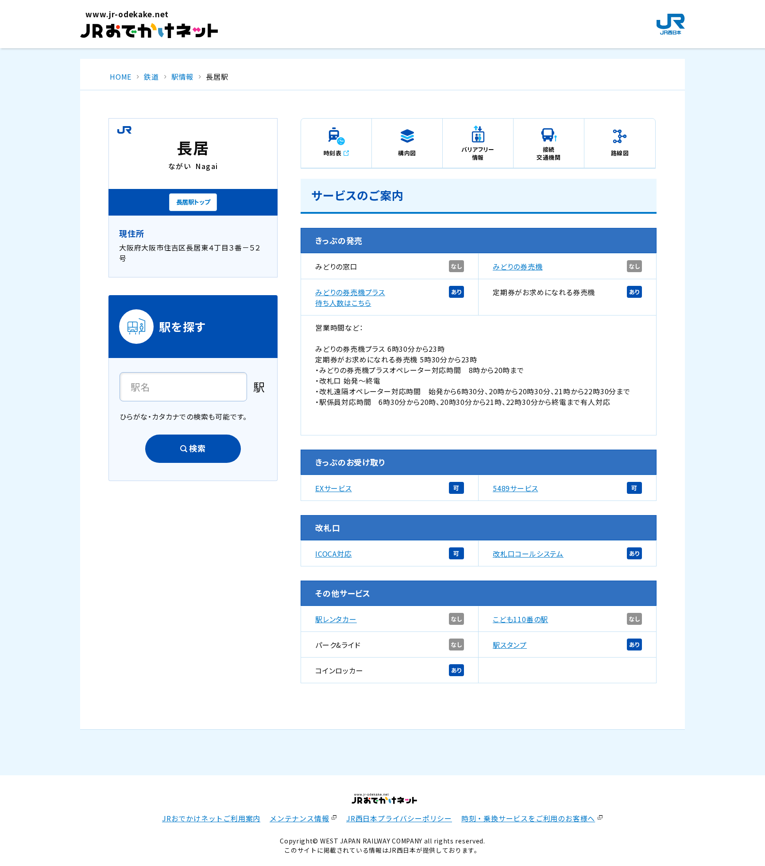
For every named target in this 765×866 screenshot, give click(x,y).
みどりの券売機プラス (350, 292)
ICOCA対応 (333, 553)
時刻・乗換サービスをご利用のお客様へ (528, 818)
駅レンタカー (336, 619)
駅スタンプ (510, 644)
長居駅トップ (193, 201)
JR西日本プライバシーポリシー (399, 818)
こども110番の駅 (520, 619)
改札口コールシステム (528, 553)
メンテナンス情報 (299, 818)
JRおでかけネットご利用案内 (211, 818)
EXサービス (333, 488)
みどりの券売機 (518, 266)
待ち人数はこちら (343, 302)
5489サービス (515, 488)
